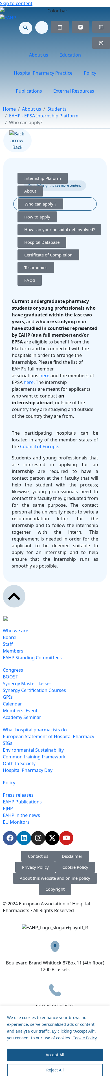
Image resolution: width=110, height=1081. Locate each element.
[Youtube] (66, 838)
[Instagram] (38, 838)
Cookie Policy (84, 1037)
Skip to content (16, 3)
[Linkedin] (24, 838)
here (44, 375)
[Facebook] (10, 838)
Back (17, 147)
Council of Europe (39, 446)
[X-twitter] (52, 838)
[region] (55, 1043)
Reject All (55, 1070)
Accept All (55, 1054)
